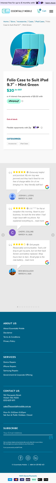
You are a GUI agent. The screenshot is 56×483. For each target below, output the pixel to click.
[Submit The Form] (51, 438)
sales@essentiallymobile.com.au (17, 406)
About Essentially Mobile (13, 328)
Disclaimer (7, 333)
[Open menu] (51, 11)
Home (6, 22)
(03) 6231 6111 (9, 400)
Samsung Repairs (10, 371)
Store (13, 22)
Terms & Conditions (11, 337)
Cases (31, 22)
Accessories (22, 22)
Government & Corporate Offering (17, 375)
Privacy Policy (9, 341)
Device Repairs (9, 362)
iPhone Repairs (9, 366)
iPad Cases (39, 22)
